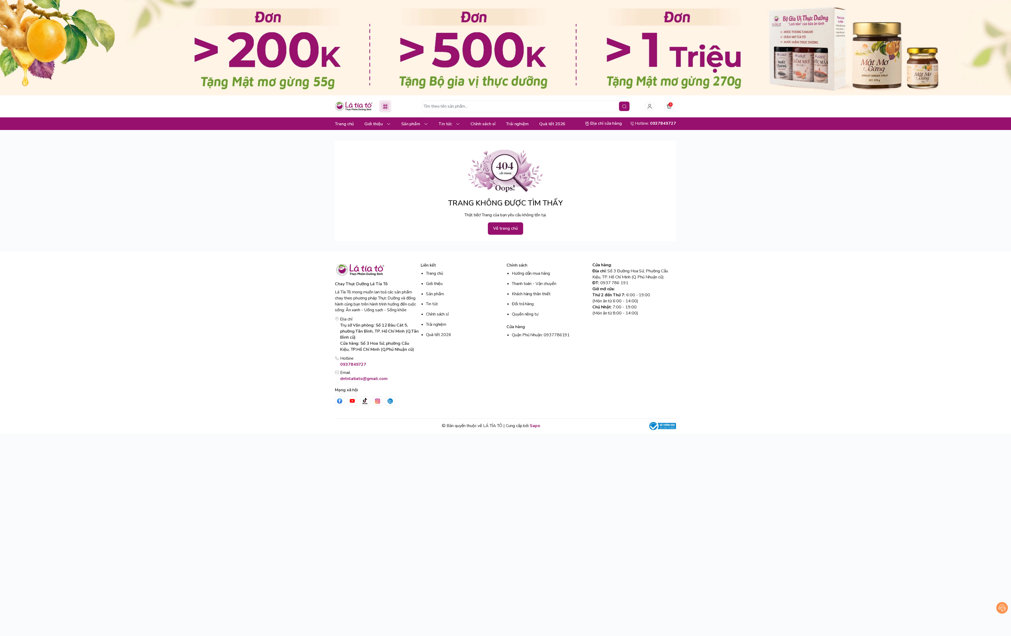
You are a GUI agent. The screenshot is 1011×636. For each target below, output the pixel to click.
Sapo (535, 426)
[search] (624, 106)
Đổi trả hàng (523, 304)
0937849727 (353, 364)
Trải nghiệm (436, 324)
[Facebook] (339, 401)
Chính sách (517, 265)
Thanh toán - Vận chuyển (534, 284)
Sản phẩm (435, 294)
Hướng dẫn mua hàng (531, 273)
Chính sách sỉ (437, 314)
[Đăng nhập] (650, 106)
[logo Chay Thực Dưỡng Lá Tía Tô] (377, 270)
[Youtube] (352, 401)
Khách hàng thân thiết (531, 294)
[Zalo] (390, 401)
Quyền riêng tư (525, 314)
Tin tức (432, 304)
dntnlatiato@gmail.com (364, 379)
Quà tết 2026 (438, 335)
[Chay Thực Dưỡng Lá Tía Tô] (354, 106)
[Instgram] (377, 401)
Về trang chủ (505, 228)
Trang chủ (434, 273)
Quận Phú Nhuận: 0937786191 (541, 335)
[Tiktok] (365, 401)
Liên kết (428, 265)
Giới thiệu (434, 284)
